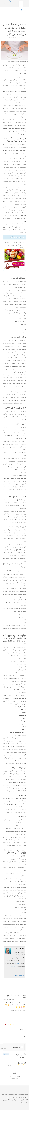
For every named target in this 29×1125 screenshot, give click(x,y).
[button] (3, 4)
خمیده (21, 1003)
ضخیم (24, 1003)
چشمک (17, 1007)
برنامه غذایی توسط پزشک (18, 976)
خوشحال (6, 1005)
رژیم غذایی (23, 20)
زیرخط (19, 1003)
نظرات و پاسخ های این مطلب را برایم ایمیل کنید (20, 1055)
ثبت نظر (6, 1054)
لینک (15, 1003)
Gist (13, 1005)
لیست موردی (6, 1003)
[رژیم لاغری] (14, 259)
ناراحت (19, 1007)
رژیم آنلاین (21, 973)
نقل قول (17, 1005)
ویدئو (10, 1003)
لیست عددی (24, 1005)
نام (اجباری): (23, 1030)
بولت (21, 1005)
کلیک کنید (13, 966)
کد (15, 1005)
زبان (21, 1007)
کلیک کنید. (16, 964)
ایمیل (25, 1036)
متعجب (24, 1007)
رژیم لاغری (15, 237)
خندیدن (8, 1005)
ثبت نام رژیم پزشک (12, 1)
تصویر (13, 1003)
